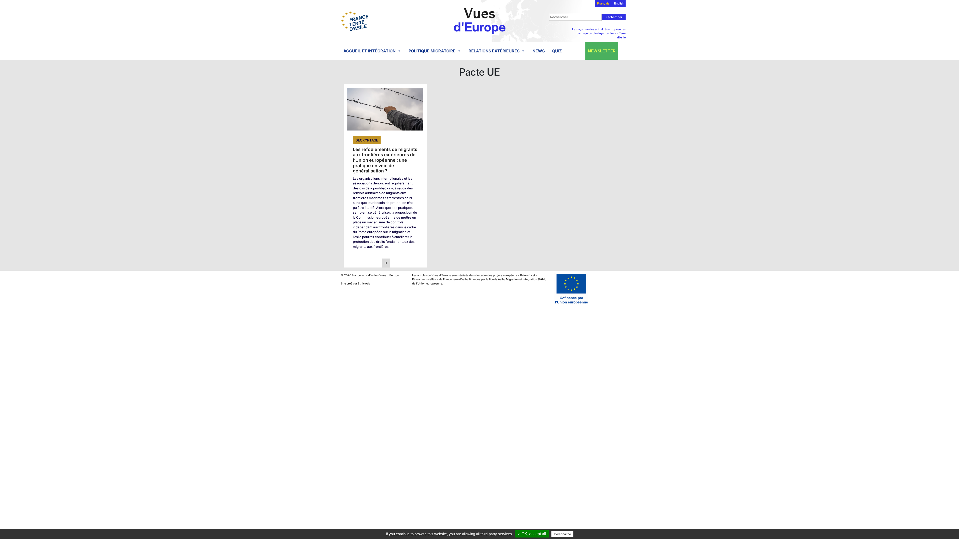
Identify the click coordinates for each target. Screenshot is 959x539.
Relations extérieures (494, 50)
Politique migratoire (432, 50)
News (538, 50)
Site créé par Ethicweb (355, 283)
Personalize (562, 534)
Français (603, 3)
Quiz (557, 50)
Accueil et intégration (369, 50)
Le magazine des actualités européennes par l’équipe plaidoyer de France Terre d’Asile (599, 33)
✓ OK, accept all (531, 534)
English (619, 3)
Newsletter (602, 50)
